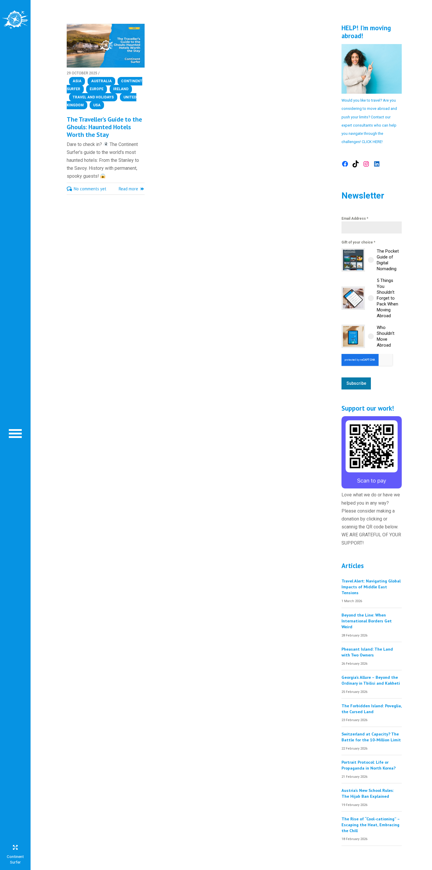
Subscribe (356, 383)
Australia (101, 81)
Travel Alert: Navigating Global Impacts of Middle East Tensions (371, 586)
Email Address (354, 218)
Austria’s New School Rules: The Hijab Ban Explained (367, 793)
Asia (77, 81)
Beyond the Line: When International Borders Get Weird (366, 620)
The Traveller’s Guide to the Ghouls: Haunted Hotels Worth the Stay (104, 127)
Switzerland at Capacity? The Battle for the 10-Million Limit (371, 737)
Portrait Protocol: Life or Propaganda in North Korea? (368, 765)
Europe (96, 89)
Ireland (120, 89)
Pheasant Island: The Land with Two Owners (367, 652)
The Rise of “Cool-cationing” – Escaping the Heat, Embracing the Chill (370, 824)
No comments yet (90, 189)
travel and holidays (93, 97)
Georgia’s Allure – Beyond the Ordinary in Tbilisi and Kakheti (370, 680)
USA (97, 105)
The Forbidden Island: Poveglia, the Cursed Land (371, 708)
